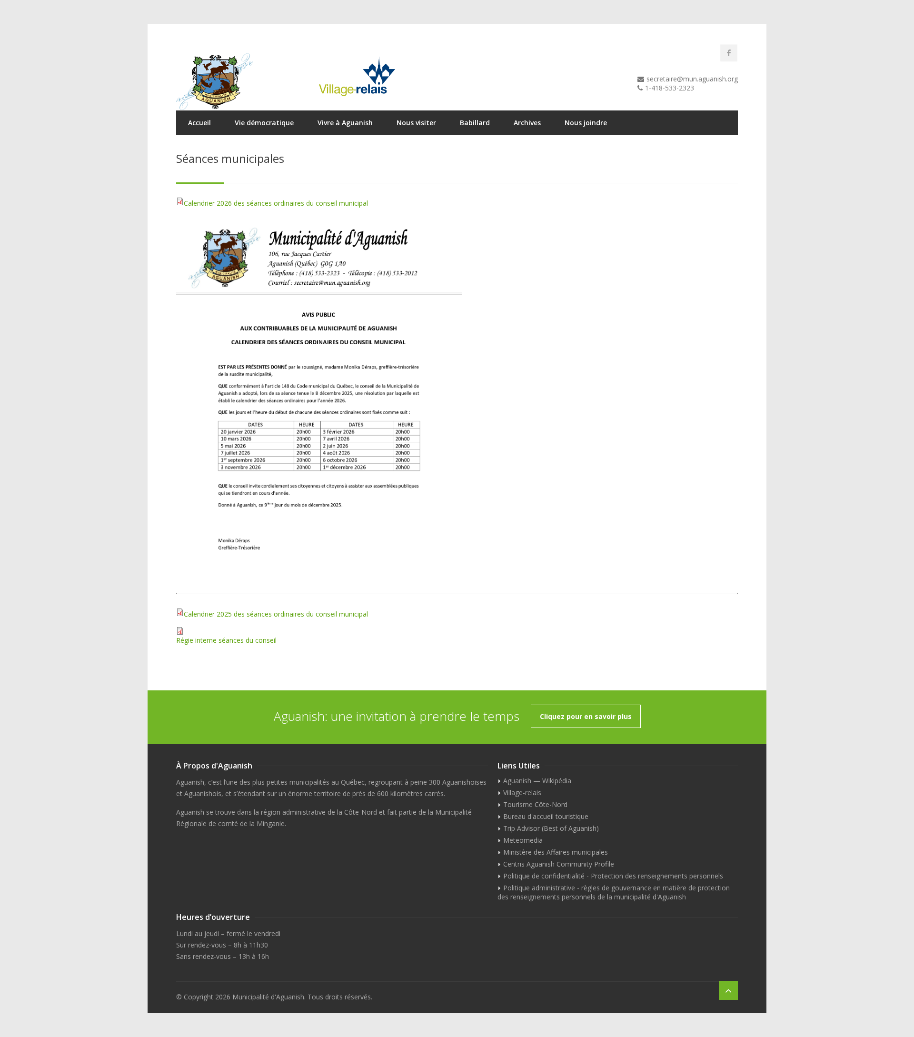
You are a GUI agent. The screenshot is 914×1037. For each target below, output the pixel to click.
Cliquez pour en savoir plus (586, 716)
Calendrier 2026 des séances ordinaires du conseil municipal (276, 203)
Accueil (199, 122)
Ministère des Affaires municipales (555, 852)
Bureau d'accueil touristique (545, 816)
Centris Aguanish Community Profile (558, 863)
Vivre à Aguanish (345, 122)
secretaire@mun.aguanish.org (692, 78)
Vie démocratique (264, 122)
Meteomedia (523, 840)
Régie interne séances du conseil (226, 640)
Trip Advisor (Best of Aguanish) (551, 828)
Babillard (475, 122)
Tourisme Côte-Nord (535, 804)
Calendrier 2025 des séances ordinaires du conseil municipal (276, 613)
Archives (527, 122)
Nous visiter (416, 122)
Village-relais (522, 792)
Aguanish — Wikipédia (537, 780)
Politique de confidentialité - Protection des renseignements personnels (613, 875)
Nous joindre (586, 122)
